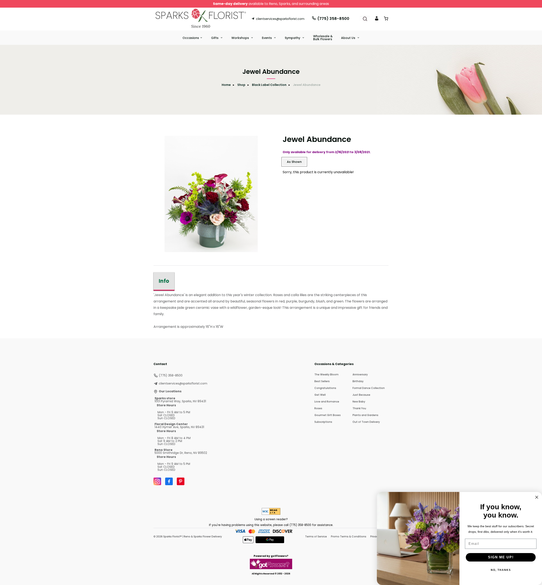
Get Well (320, 395)
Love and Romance (326, 401)
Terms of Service (316, 536)
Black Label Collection (269, 85)
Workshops (240, 38)
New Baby (359, 401)
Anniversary (360, 374)
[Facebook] (169, 481)
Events (267, 38)
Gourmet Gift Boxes (327, 415)
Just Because (361, 395)
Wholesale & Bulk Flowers (323, 37)
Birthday (358, 381)
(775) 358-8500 (333, 18)
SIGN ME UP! (501, 557)
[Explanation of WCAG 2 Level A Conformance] (271, 513)
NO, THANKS (501, 570)
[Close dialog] (537, 497)
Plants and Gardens (365, 415)
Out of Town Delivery (366, 422)
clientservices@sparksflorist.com (280, 19)
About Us (348, 38)
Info (164, 280)
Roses (318, 408)
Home (226, 85)
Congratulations (325, 388)
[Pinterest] (180, 481)
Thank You (359, 408)
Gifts (215, 38)
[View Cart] (386, 19)
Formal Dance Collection (369, 388)
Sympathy (293, 38)
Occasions (191, 38)
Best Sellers (322, 381)
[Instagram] (157, 481)
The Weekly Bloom (326, 374)
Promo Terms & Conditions (348, 536)
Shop (241, 85)
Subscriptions (323, 422)
